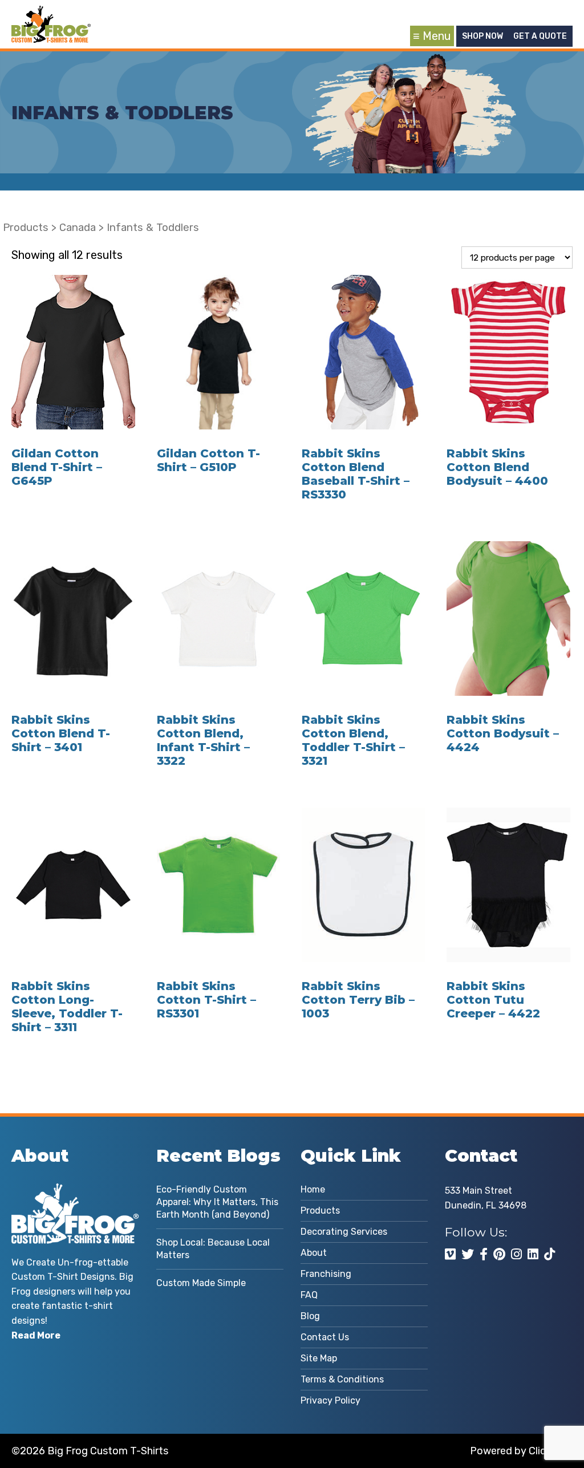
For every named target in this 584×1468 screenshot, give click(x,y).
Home (313, 1189)
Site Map (319, 1358)
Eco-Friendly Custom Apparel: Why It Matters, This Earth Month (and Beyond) (217, 1202)
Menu (437, 36)
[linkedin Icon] (533, 1254)
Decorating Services (344, 1231)
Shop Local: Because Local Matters (213, 1248)
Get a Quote (540, 36)
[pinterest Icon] (499, 1254)
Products (25, 227)
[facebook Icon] (484, 1254)
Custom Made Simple (201, 1283)
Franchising (326, 1273)
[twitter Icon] (467, 1254)
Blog (310, 1316)
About (314, 1252)
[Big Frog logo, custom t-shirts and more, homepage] (51, 14)
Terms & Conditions (342, 1379)
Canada (77, 227)
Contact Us (325, 1337)
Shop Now (482, 36)
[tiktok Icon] (549, 1254)
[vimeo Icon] (450, 1254)
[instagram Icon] (516, 1254)
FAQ (309, 1294)
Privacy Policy (330, 1400)
